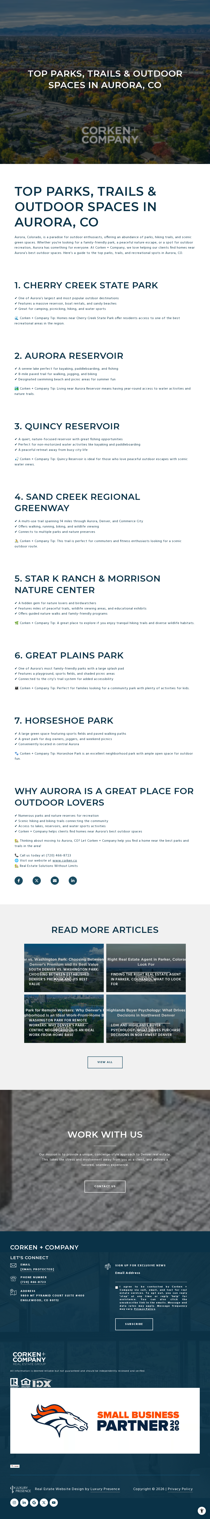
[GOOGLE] (34, 1503)
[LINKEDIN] (24, 1503)
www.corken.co (64, 860)
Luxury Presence (105, 1489)
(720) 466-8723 (33, 1282)
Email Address (127, 1273)
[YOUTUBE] (54, 1503)
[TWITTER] (44, 1503)
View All (105, 1062)
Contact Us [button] (105, 1186)
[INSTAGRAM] (14, 1503)
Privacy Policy (144, 1309)
